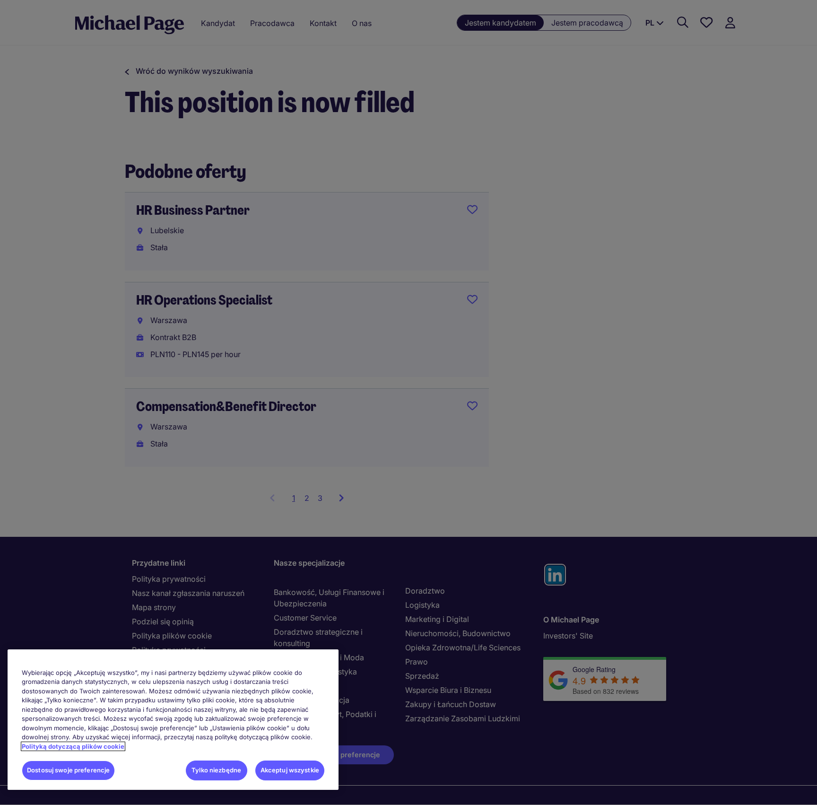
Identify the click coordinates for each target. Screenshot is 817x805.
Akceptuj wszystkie (290, 770)
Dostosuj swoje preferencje (68, 770)
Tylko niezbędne (216, 770)
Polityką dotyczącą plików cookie (73, 746)
